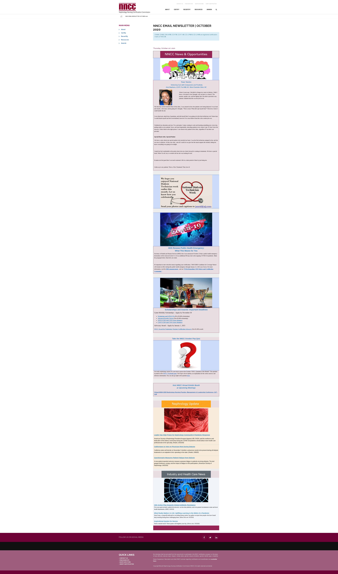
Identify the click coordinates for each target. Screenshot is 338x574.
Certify (176, 9)
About (167, 9)
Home (121, 16)
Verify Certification (211, 3)
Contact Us (180, 3)
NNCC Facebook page (170, 373)
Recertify (186, 9)
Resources (198, 9)
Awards (209, 9)
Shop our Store (199, 3)
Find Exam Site (189, 3)
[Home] (134, 8)
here (188, 375)
